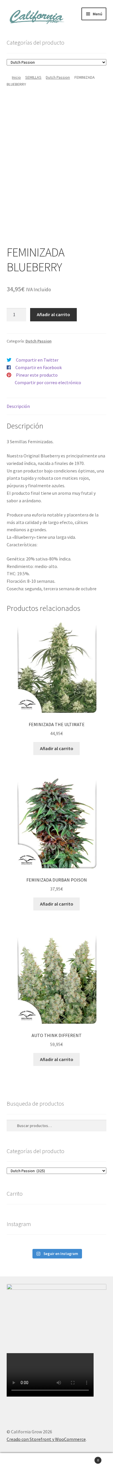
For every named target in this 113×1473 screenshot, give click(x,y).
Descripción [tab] (18, 406)
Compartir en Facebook (38, 367)
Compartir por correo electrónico (48, 382)
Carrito (87, 1458)
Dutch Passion (58, 77)
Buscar (56, 1463)
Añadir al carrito (53, 314)
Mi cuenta (19, 1463)
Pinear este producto (37, 375)
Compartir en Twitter (37, 360)
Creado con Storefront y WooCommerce (46, 1439)
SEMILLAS (33, 77)
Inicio (16, 77)
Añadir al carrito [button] (56, 748)
